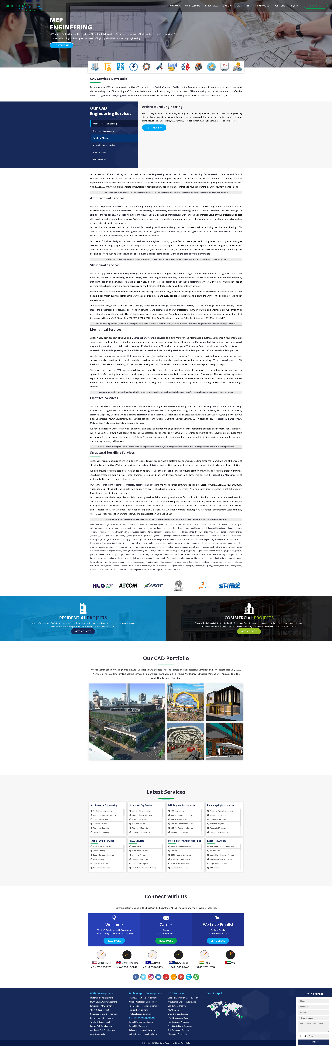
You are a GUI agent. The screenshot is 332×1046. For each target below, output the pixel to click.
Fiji (162, 532)
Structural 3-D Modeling (221, 474)
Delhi (175, 528)
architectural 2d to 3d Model (108, 235)
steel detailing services (170, 470)
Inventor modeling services (226, 356)
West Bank (146, 565)
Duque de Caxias (234, 528)
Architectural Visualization (140, 214)
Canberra (123, 524)
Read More (153, 127)
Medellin (237, 543)
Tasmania (237, 558)
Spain (187, 558)
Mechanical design (150, 346)
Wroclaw (181, 565)
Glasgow (93, 535)
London (151, 543)
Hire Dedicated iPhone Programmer (144, 1006)
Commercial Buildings (101, 868)
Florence (175, 532)
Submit (314, 1042)
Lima (113, 543)
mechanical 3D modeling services (133, 356)
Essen (142, 532)
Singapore (150, 558)
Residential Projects (101, 828)
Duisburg (222, 528)
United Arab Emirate (177, 562)
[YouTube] (181, 977)
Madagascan (235, 565)
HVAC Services (137, 846)
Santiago (222, 554)
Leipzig (98, 543)
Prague (238, 550)
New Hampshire (135, 569)
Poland (212, 550)
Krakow (173, 539)
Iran (223, 535)
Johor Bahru (134, 539)
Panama (179, 550)
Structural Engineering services (130, 273)
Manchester (203, 543)
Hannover (185, 535)
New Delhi (123, 569)
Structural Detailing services (112, 452)
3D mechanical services (225, 360)
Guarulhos (148, 535)
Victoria (109, 565)
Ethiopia (157, 532)
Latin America (222, 539)
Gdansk (216, 532)
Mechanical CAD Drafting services (212, 342)
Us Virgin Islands (226, 562)
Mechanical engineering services (148, 337)
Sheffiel (133, 558)
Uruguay (216, 562)
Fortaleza (183, 532)
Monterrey (139, 547)
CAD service (112, 87)
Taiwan (229, 558)
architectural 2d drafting (140, 227)
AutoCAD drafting (175, 95)
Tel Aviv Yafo (102, 562)
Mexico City (123, 547)
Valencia (237, 562)
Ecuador (109, 532)
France (191, 532)
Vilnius (130, 565)
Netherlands (220, 547)
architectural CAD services (181, 214)
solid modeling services (194, 350)
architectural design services (170, 227)
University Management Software (143, 1034)
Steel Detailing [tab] (100, 152)
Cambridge (104, 524)
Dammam (161, 528)
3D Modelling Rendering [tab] (104, 145)
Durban (93, 532)
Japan (97, 539)
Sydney (223, 558)
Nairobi (199, 547)
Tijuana (121, 562)
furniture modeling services (127, 231)
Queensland (131, 554)
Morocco (160, 547)
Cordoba (114, 528)
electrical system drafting (202, 410)
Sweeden (204, 558)
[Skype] (188, 977)
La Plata (207, 539)
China (188, 524)
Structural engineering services (159, 277)
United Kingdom (193, 562)
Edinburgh (119, 532)
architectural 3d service (215, 231)
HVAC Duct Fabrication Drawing (144, 868)
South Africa (166, 558)
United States (205, 562)
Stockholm (195, 558)
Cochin (230, 524)
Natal (212, 547)
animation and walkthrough (223, 210)
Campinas (114, 524)
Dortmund (202, 528)
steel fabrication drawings (126, 346)
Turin (156, 562)
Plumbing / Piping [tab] (101, 138)
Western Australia (158, 565)
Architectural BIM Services (181, 859)
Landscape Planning (101, 832)
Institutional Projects (101, 819)
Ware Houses (98, 859)
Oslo (152, 550)
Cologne (237, 524)
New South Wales (233, 547)
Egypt (126, 532)
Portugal (230, 550)
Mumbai (169, 547)
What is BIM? (215, 850)
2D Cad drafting (115, 174)
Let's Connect (313, 5)
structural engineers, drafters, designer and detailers (131, 484)
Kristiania (181, 539)
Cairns (92, 524)
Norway (119, 550)
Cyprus (153, 528)
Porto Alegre (221, 550)
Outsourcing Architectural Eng (105, 815)
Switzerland (214, 558)
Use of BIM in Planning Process (222, 855)
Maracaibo (213, 543)
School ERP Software (138, 1026)
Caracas (141, 524)
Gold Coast (110, 535)
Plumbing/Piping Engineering (221, 811)
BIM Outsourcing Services (181, 855)
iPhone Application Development (143, 998)
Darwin (169, 528)
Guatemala (158, 535)
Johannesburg (122, 539)
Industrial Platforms (101, 863)
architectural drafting (101, 245)
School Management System (141, 1022)
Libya (109, 543)
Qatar (123, 554)
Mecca (230, 543)
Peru (196, 550)
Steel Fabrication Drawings (103, 855)
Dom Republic (191, 528)
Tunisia (150, 562)
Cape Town (132, 524)
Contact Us (61, 49)
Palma (172, 550)
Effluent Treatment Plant (142, 832)
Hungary (203, 535)
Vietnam (123, 565)
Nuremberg (139, 550)
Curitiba (146, 528)
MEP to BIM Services (179, 819)
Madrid (170, 543)
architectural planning (179, 210)
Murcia (184, 547)
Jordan (143, 539)
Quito (139, 554)
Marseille (222, 543)
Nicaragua (104, 550)
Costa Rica (123, 528)
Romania (173, 554)
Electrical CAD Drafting (200, 406)
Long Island (224, 565)
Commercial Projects (218, 819)
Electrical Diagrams (99, 414)
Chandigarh (168, 524)
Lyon (157, 543)
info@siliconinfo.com (218, 933)
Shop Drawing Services (102, 846)
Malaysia (185, 543)
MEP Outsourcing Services (181, 815)
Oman (147, 550)
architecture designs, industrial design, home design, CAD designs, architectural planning (161, 253)
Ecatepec (101, 532)
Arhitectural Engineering (102, 811)
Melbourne (102, 547)
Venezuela (94, 565)
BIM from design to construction (222, 859)
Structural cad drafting (190, 174)
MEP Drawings (191, 346)
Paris (186, 550)
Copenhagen (104, 528)
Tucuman (143, 562)
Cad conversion (211, 174)
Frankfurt (198, 532)
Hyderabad (212, 535)
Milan (131, 547)
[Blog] (173, 977)
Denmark (181, 528)
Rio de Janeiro (157, 554)
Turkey (161, 562)
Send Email (218, 940)
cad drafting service (151, 178)
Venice (102, 565)
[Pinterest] (166, 977)
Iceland (216, 565)
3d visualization (200, 210)
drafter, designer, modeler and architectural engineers (132, 241)
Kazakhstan (151, 539)
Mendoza (112, 547)
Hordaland (194, 535)
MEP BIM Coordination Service (182, 823)
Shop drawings (133, 277)
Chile (183, 524)
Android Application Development (143, 1002)
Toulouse (134, 562)
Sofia (157, 558)
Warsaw (137, 565)
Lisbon (118, 543)
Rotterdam (195, 554)
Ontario (177, 569)
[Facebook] (136, 977)
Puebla (101, 554)
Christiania (196, 524)
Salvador (204, 554)
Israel (239, 535)
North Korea (147, 569)
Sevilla (117, 558)
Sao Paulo (98, 558)
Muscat (192, 547)
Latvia (231, 539)
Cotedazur (132, 528)
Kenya (159, 539)
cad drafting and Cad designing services (110, 95)
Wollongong (172, 565)
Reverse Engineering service (116, 350)
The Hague (113, 562)
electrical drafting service (103, 410)
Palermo (165, 550)
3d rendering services (192, 231)
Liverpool (134, 543)
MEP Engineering (177, 811)
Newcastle (94, 550)
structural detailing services (153, 465)
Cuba (140, 528)
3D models (120, 214)
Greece (129, 535)
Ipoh (219, 535)
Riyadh (166, 554)
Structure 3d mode (206, 277)
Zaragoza (198, 565)
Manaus (193, 543)
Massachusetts (96, 569)
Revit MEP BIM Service (179, 832)
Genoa (223, 532)
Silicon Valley (180, 1043)
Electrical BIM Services (179, 868)
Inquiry (294, 5)
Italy (92, 539)
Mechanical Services (105, 329)
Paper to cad (227, 174)
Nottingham (158, 569)
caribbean (149, 524)
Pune (117, 554)
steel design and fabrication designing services (184, 281)
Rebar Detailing (99, 850)
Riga (148, 554)
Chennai (177, 524)
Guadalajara (138, 535)
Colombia (94, 528)
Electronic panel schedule (150, 414)
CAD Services (100, 78)
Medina (93, 547)
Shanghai (125, 558)
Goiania (101, 535)
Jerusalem (111, 539)
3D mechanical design (172, 346)
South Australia (178, 558)
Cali (97, 524)
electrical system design (228, 410)
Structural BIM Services (180, 863)
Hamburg (176, 535)
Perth (191, 550)
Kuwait (200, 539)
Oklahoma (168, 569)
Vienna (116, 565)
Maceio (163, 543)
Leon (104, 543)
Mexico (107, 569)
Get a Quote (83, 631)
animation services (169, 231)
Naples (205, 547)
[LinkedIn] (158, 977)
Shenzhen (141, 558)
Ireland (233, 535)
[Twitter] (143, 977)
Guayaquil (168, 535)
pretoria (93, 554)
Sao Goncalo (232, 554)
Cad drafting (161, 87)
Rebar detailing (186, 277)
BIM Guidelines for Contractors (222, 846)
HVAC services (123, 370)
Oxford (158, 550)
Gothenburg (120, 535)
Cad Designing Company (185, 87)
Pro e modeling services (169, 350)
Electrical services (104, 398)
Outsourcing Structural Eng (142, 815)
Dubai (210, 528)
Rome (180, 554)
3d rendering (148, 231)
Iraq (228, 535)
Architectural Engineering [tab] (105, 123)
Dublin (215, 528)
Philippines (203, 550)
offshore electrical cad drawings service (138, 410)
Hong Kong (207, 565)
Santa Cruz (213, 554)
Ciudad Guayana (208, 524)
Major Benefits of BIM (218, 863)
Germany (231, 532)
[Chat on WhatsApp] (196, 977)
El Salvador (134, 532)
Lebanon (237, 539)
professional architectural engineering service (136, 206)
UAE (166, 562)
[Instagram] (151, 977)
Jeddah (103, 539)
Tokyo (127, 562)
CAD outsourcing (197, 91)
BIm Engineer (176, 850)
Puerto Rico (109, 554)
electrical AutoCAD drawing (227, 406)
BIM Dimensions (216, 868)
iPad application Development (141, 1014)
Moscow (115, 569)
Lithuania (126, 543)
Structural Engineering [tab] (103, 131)
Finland (167, 532)
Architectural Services (107, 198)
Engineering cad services (165, 174)
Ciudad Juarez (221, 524)
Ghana (238, 532)
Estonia (149, 532)
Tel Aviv (93, 562)
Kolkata (166, 539)
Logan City (143, 543)
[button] (25, 33)
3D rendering (159, 210)
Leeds (92, 543)
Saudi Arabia (108, 558)
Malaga (177, 543)
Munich (177, 547)
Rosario (187, 554)
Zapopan (189, 565)
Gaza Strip (208, 532)
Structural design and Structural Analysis (111, 281)
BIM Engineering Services (181, 846)
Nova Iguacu (128, 550)
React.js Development (138, 1010)
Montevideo (150, 547)
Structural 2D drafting (112, 277)
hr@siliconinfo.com (166, 933)
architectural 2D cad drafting (136, 210)
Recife (144, 554)
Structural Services (105, 265)
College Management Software (142, 1030)
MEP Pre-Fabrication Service (182, 828)
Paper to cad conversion (211, 346)
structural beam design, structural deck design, (169, 305)
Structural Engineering (141, 811)
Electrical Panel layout (229, 418)
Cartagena (158, 524)
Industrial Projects (100, 823)
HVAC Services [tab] (99, 159)
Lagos (214, 539)
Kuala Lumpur (191, 539)
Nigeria (112, 550)
